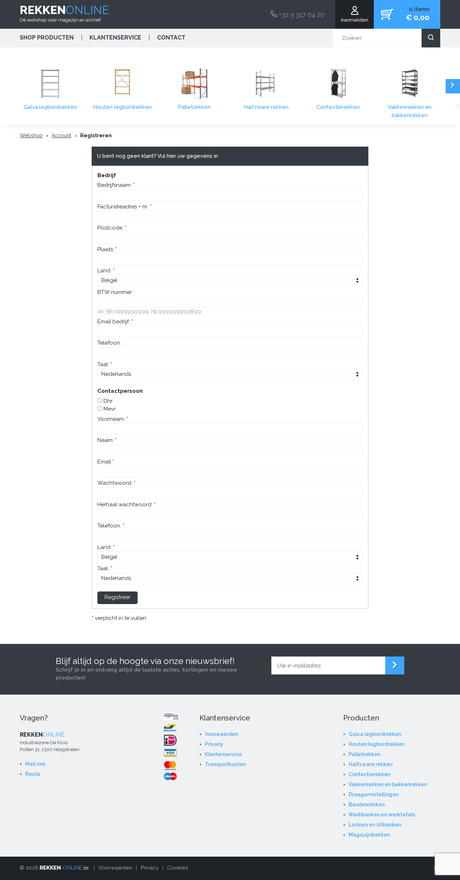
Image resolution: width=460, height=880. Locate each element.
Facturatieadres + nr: (123, 206)
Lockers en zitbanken (375, 825)
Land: (105, 270)
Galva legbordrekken (50, 107)
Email (104, 462)
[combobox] (386, 38)
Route (32, 774)
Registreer (117, 597)
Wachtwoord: (115, 483)
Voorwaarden (221, 734)
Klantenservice (115, 37)
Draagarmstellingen (374, 794)
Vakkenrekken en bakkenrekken (410, 111)
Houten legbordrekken (122, 107)
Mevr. (109, 409)
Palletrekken (194, 107)
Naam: (106, 440)
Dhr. (107, 401)
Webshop (31, 135)
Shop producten (47, 37)
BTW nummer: (115, 292)
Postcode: (111, 228)
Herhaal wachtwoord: (125, 504)
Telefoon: (109, 343)
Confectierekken (338, 107)
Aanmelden (354, 20)
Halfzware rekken (266, 107)
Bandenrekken (367, 804)
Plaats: (106, 249)
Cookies (177, 868)
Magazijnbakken (369, 835)
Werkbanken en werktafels (382, 814)
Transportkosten (225, 764)
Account (61, 135)
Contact (171, 37)
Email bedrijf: (114, 321)
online (64, 10)
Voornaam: (111, 419)
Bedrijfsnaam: (115, 185)
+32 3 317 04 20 (301, 14)
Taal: (103, 364)
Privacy (214, 744)
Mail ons (35, 764)
